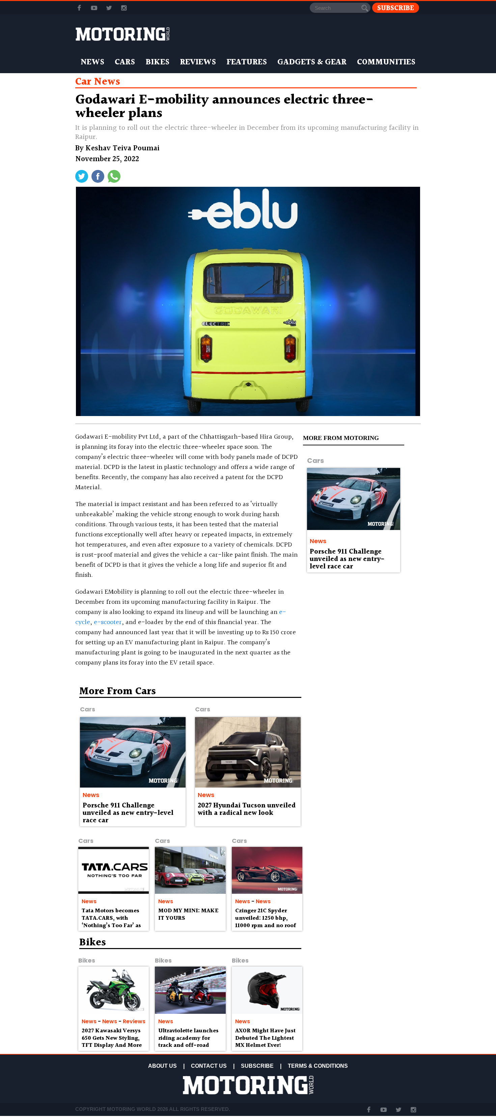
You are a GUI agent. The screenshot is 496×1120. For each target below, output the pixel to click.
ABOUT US (162, 1066)
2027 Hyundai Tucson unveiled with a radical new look (247, 809)
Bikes (157, 62)
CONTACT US (209, 1066)
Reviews (198, 62)
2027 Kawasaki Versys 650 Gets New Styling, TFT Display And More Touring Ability (112, 1041)
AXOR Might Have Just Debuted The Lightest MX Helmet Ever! (265, 1038)
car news (97, 82)
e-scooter (108, 622)
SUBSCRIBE (257, 1066)
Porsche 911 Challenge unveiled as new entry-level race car (347, 559)
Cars (125, 62)
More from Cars (117, 691)
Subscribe (395, 8)
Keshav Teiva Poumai (123, 148)
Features (246, 62)
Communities (386, 62)
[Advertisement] (362, 735)
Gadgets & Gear (312, 62)
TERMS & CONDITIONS (318, 1066)
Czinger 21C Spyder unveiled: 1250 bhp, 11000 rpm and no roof (265, 918)
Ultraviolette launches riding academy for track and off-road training (188, 1041)
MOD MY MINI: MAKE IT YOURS (188, 914)
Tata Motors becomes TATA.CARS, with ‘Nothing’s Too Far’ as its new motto (111, 921)
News (92, 62)
